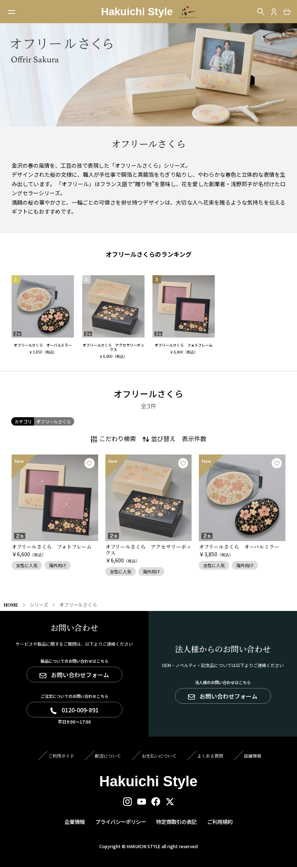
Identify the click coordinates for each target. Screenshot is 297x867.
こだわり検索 (117, 438)
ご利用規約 (220, 821)
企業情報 (74, 821)
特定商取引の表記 (176, 821)
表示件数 (194, 438)
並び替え (163, 438)
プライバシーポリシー (120, 821)
